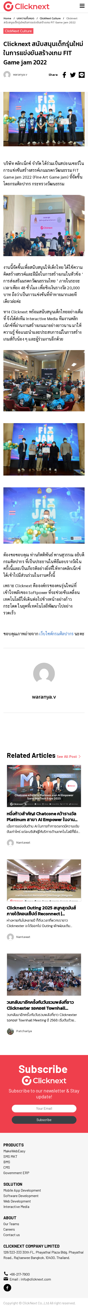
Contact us (11, 1234)
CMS (6, 1167)
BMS (6, 1162)
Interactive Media (16, 1206)
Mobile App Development (22, 1190)
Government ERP (16, 1173)
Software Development (21, 1195)
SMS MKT (10, 1156)
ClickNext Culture (18, 31)
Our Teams (11, 1224)
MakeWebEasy (14, 1151)
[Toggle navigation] (82, 6)
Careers (9, 1229)
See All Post (67, 756)
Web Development (17, 1201)
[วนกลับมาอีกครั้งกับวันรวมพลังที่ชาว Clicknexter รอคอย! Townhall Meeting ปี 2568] (44, 974)
